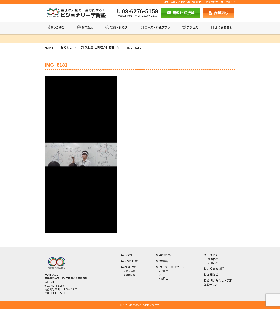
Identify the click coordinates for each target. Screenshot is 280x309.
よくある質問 (223, 27)
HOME (128, 255)
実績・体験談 (118, 27)
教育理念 (87, 27)
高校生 (164, 278)
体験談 (163, 261)
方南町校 (213, 263)
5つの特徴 (57, 27)
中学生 (164, 275)
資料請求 (221, 13)
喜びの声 (165, 255)
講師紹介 (130, 275)
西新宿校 (213, 259)
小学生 (164, 271)
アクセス (192, 27)
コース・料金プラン (157, 27)
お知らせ (212, 274)
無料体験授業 (183, 13)
